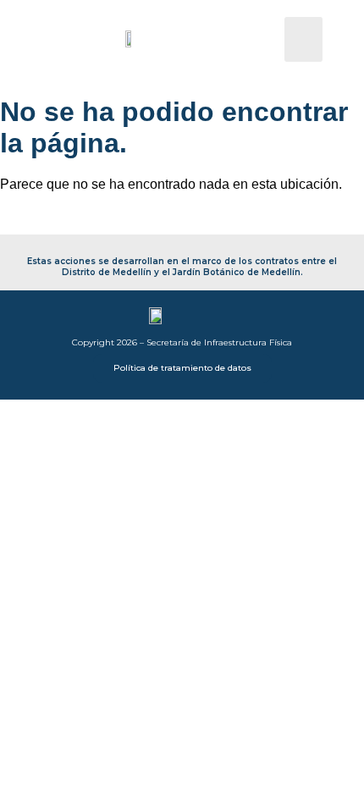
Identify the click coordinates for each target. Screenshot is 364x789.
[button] (303, 39)
